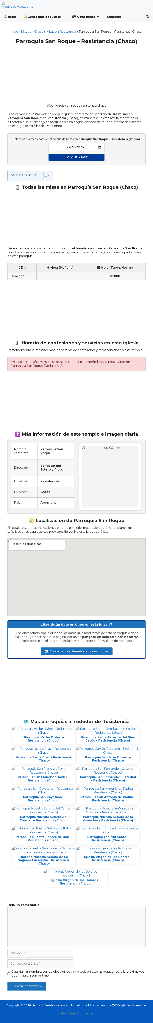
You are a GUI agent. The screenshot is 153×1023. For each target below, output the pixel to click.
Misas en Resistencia (61, 31)
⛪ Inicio (10, 16)
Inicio (14, 31)
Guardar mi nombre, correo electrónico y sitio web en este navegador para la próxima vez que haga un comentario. (77, 973)
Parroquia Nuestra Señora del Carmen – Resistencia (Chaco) (44, 818)
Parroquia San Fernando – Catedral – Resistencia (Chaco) (108, 778)
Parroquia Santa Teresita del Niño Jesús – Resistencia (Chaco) (108, 739)
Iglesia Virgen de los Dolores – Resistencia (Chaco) (75, 881)
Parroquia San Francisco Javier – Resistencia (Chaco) (44, 778)
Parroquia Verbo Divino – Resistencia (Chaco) (44, 739)
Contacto (114, 16)
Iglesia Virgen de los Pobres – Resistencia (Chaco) (108, 858)
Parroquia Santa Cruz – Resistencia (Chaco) (44, 759)
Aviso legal (68, 1013)
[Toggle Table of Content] (44, 176)
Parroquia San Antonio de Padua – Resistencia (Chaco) (108, 798)
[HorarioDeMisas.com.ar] (19, 5)
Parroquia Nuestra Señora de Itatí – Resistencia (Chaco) (44, 838)
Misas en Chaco (32, 31)
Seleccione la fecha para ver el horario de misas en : (76, 139)
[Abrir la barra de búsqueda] (147, 16)
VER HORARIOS (78, 157)
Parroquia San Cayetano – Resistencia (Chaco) (43, 798)
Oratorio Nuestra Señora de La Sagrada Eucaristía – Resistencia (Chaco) (44, 860)
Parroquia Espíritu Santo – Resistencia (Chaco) (108, 838)
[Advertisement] (76, 72)
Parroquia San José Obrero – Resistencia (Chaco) (108, 759)
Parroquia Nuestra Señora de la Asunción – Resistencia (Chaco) (108, 818)
